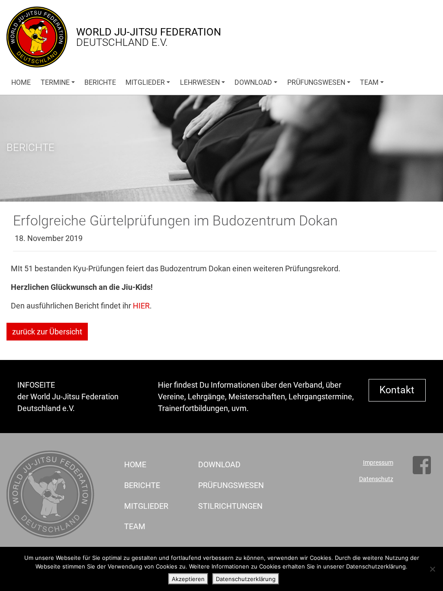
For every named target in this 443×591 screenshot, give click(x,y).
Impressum (378, 462)
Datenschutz (376, 479)
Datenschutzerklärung (246, 578)
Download (253, 82)
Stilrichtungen (225, 506)
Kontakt (396, 389)
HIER (141, 305)
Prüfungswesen (316, 82)
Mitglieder (145, 82)
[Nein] (432, 569)
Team (369, 82)
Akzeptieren (188, 578)
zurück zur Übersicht (47, 331)
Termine (55, 82)
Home (21, 82)
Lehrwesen (200, 82)
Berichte (100, 82)
